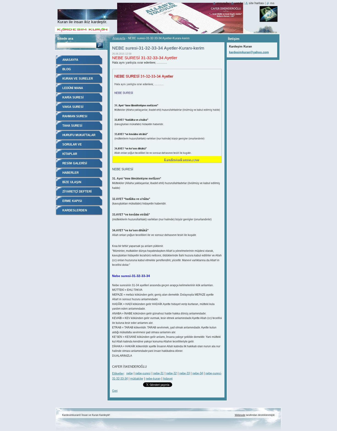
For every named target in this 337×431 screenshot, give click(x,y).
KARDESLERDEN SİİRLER (74, 212)
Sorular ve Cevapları (72, 146)
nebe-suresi (143, 373)
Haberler (70, 172)
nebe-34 (197, 373)
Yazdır (239, 3)
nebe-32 (171, 373)
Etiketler (118, 373)
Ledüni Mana (72, 88)
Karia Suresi (73, 97)
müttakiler (136, 378)
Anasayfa (119, 38)
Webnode (240, 415)
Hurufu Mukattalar (78, 135)
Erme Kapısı (72, 201)
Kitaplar (69, 154)
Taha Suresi (72, 125)
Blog (66, 69)
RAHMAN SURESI (74, 116)
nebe (129, 373)
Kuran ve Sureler (77, 78)
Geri (115, 390)
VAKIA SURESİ (72, 107)
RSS (272, 3)
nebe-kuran (153, 378)
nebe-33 (184, 373)
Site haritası (256, 3)
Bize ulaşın (71, 182)
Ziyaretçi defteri (77, 191)
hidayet (168, 378)
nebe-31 (158, 373)
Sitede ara (65, 38)
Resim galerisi (74, 163)
